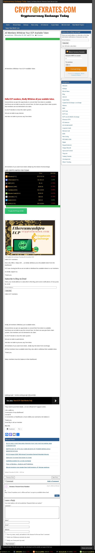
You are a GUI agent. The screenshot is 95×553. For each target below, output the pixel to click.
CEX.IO (64, 97)
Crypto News (55, 25)
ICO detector (44, 25)
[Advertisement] (32, 54)
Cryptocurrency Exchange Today (14, 1)
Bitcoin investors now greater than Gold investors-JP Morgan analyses (27, 467)
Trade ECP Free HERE (16, 211)
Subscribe (8, 290)
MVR (63, 133)
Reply (57, 495)
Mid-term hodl (66, 131)
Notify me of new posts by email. (16, 540)
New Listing (34, 25)
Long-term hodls (66, 128)
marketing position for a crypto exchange (18, 461)
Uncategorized (66, 159)
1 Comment (39, 35)
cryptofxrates (9, 35)
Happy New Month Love (12, 28)
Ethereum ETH (66, 119)
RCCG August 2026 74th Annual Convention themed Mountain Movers (27, 454)
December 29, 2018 (21, 35)
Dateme (64, 105)
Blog (63, 94)
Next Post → (56, 477)
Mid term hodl (66, 25)
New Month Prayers (78, 25)
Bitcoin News (17, 25)
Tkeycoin (64, 153)
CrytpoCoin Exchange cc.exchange (71, 102)
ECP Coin (31, 35)
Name (7, 520)
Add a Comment (53, 481)
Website (7, 529)
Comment (8, 505)
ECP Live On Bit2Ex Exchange (70, 117)
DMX (63, 108)
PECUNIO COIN (66, 139)
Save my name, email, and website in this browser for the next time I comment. (28, 534)
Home (8, 25)
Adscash (64, 85)
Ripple (64, 142)
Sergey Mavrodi (66, 148)
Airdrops (25, 25)
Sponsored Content (67, 150)
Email (7, 525)
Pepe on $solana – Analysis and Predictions (19, 464)
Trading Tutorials (66, 156)
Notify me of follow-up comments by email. (18, 537)
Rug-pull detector (67, 145)
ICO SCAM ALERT (67, 125)
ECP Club (65, 111)
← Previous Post (9, 477)
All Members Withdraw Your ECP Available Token (27, 33)
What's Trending (66, 162)
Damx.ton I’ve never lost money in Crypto (19, 457)
